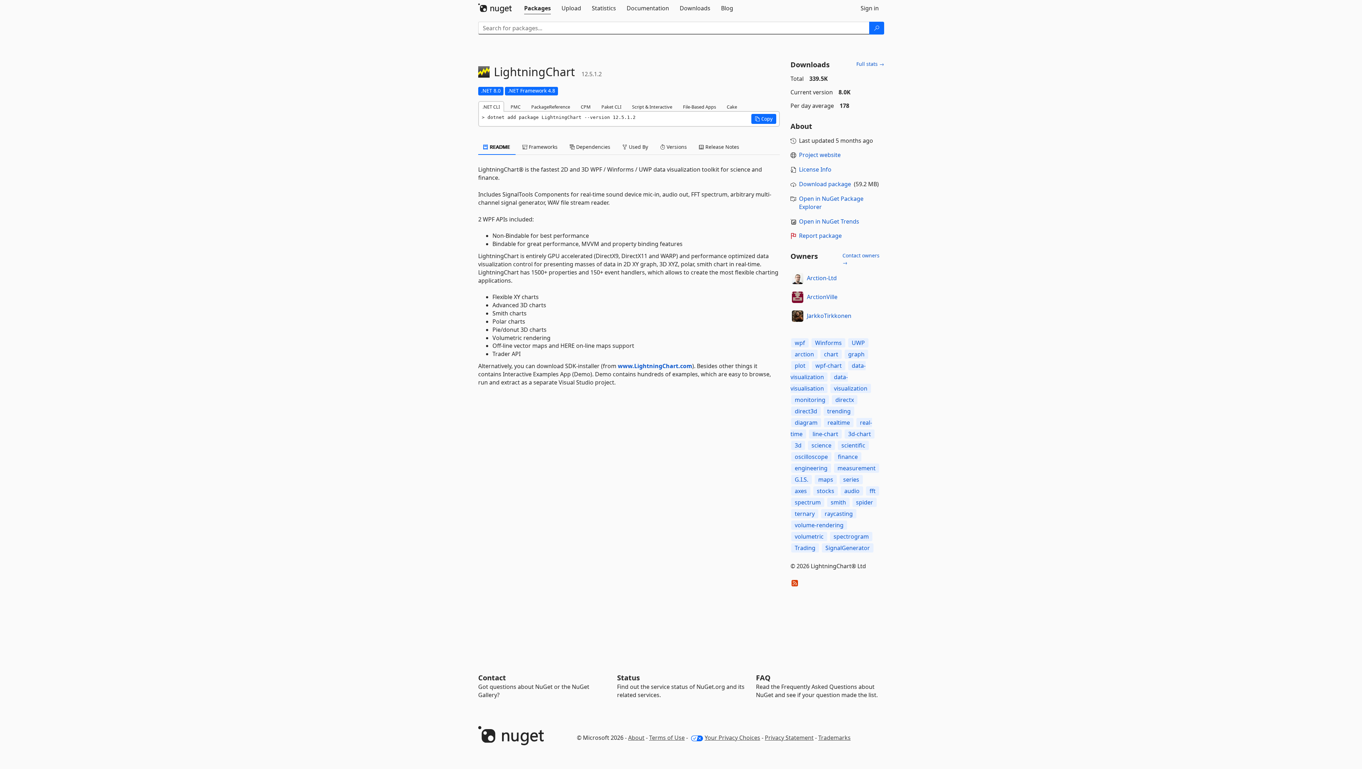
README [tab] (499, 146)
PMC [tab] (516, 107)
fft (873, 491)
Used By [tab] (637, 146)
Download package (825, 184)
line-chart (825, 434)
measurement (856, 468)
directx (844, 400)
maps (825, 479)
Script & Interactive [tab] (652, 107)
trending (839, 411)
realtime (839, 423)
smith (838, 502)
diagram (806, 423)
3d (798, 445)
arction (804, 354)
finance (848, 457)
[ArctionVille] (797, 297)
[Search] (876, 28)
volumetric (809, 536)
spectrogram (851, 536)
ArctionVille (822, 297)
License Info (815, 169)
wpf (800, 343)
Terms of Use (667, 738)
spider (864, 502)
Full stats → (870, 64)
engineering (811, 468)
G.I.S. (801, 479)
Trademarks (834, 738)
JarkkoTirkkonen (829, 316)
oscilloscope (811, 457)
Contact (492, 677)
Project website (820, 155)
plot (800, 366)
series (851, 479)
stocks (825, 491)
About (636, 738)
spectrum (808, 502)
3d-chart (859, 434)
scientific (853, 445)
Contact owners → (861, 259)
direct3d (806, 411)
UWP (858, 343)
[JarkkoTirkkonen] (797, 316)
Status (628, 677)
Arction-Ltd (822, 278)
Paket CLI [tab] (611, 107)
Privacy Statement (789, 738)
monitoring (810, 400)
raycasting (839, 514)
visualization (850, 388)
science (821, 445)
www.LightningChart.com (655, 366)
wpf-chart (828, 366)
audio (852, 491)
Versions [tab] (676, 146)
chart (831, 354)
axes (801, 491)
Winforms (828, 343)
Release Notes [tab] (721, 146)
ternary (805, 514)
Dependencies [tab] (592, 146)
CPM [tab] (586, 107)
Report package (820, 236)
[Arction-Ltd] (797, 278)
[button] (763, 119)
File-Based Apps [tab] (699, 107)
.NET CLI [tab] (491, 107)
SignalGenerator (847, 548)
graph (856, 354)
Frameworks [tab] (542, 146)
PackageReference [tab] (550, 107)
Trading (805, 548)
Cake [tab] (732, 107)
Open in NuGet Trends (829, 221)
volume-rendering (819, 525)
